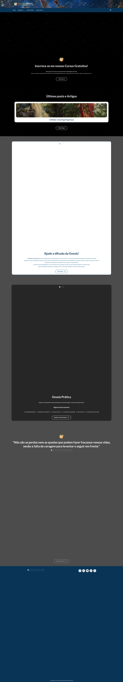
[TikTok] (91, 570)
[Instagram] (83, 570)
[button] (23, 10)
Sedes (14, 10)
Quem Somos (39, 10)
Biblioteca (20, 10)
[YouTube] (87, 570)
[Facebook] (80, 570)
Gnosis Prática (30, 10)
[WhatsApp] (94, 570)
